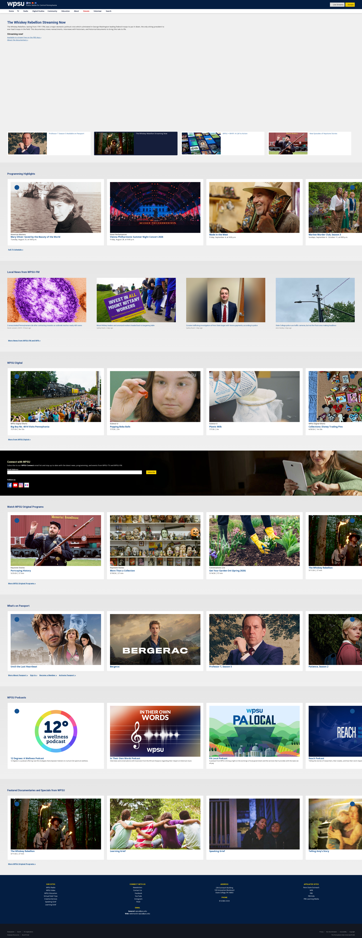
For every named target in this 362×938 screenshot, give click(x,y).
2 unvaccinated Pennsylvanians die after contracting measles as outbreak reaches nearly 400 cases (44, 319)
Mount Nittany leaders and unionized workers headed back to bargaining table (126, 319)
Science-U (114, 417)
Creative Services (50, 893)
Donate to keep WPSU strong (19, 45)
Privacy (321, 925)
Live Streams (337, 4)
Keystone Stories (18, 561)
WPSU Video (50, 884)
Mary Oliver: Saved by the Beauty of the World (35, 230)
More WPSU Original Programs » (22, 577)
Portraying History (21, 564)
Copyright (352, 925)
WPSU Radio (50, 881)
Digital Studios (38, 11)
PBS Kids (311, 890)
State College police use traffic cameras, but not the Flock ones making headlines (306, 319)
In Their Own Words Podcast (125, 752)
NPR (311, 884)
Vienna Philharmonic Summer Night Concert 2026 (136, 230)
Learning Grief (118, 844)
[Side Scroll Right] (352, 181)
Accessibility (343, 925)
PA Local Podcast (218, 752)
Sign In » (33, 669)
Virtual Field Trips (51, 890)
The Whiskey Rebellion (321, 561)
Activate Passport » (67, 669)
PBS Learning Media (311, 893)
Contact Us (137, 884)
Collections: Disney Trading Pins (326, 420)
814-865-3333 (224, 894)
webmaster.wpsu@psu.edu (139, 907)
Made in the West (218, 228)
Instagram (21, 478)
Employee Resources (13, 928)
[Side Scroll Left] (17, 181)
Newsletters (137, 881)
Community (52, 11)
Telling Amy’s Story (319, 844)
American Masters (18, 228)
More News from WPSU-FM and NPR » (24, 334)
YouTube (15, 478)
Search (108, 11)
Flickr (26, 478)
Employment (10, 925)
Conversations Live (217, 561)
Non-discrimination (331, 925)
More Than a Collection (122, 564)
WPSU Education (50, 887)
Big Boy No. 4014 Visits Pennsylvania (30, 420)
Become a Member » (48, 669)
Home (11, 11)
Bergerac (115, 660)
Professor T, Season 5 (220, 660)
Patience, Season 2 (318, 660)
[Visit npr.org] (34, 3)
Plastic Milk (215, 420)
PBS (311, 887)
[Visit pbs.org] (29, 3)
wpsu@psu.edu (141, 905)
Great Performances (118, 228)
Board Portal (25, 928)
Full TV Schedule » (15, 243)
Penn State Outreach (311, 881)
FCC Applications (28, 925)
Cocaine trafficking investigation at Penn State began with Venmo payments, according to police (222, 319)
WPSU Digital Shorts (19, 417)
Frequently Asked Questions (44, 45)
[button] (49, 137)
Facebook (9, 478)
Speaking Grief (217, 844)
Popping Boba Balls (120, 420)
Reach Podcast (316, 752)
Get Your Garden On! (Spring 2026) (227, 564)
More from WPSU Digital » (19, 433)
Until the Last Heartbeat (24, 660)
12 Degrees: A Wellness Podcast (27, 752)
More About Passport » (18, 669)
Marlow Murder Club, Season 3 (325, 228)
